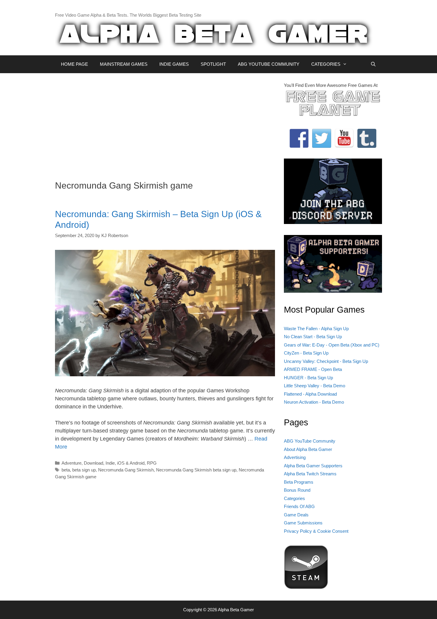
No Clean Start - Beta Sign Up (313, 336)
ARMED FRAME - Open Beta (313, 369)
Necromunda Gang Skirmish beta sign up (196, 469)
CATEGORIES (325, 64)
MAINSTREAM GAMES (123, 64)
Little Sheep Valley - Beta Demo (314, 385)
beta (66, 469)
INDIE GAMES (174, 64)
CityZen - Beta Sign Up (306, 352)
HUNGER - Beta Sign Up (308, 377)
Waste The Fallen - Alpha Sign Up (316, 328)
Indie (110, 463)
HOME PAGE (74, 64)
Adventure (71, 463)
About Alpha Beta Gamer (308, 449)
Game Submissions (303, 522)
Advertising (295, 457)
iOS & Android (130, 463)
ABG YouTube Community (309, 441)
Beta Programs (298, 482)
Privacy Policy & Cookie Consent (316, 531)
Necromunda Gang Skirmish (126, 469)
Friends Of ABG (299, 506)
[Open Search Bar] (373, 64)
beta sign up (84, 469)
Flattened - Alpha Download (310, 394)
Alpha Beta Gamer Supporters (313, 465)
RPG (152, 463)
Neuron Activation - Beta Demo (314, 402)
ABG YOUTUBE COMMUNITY (268, 64)
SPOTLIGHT (213, 64)
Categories (294, 498)
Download (93, 463)
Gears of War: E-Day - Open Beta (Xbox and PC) (331, 344)
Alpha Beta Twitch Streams (310, 473)
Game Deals (296, 514)
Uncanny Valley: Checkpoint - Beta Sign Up (326, 361)
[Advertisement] (165, 123)
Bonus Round (297, 490)
